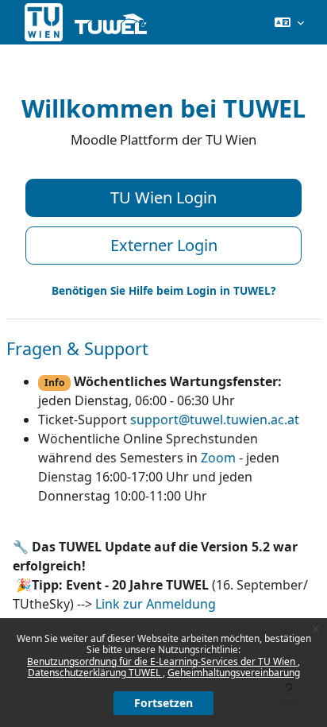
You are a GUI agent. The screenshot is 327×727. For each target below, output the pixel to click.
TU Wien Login (163, 197)
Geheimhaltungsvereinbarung (233, 672)
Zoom (218, 457)
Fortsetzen (163, 702)
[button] (289, 22)
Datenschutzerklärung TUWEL (95, 672)
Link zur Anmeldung (155, 604)
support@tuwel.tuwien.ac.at (214, 419)
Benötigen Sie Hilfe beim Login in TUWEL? (163, 290)
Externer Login (163, 245)
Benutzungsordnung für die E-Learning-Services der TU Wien (162, 661)
